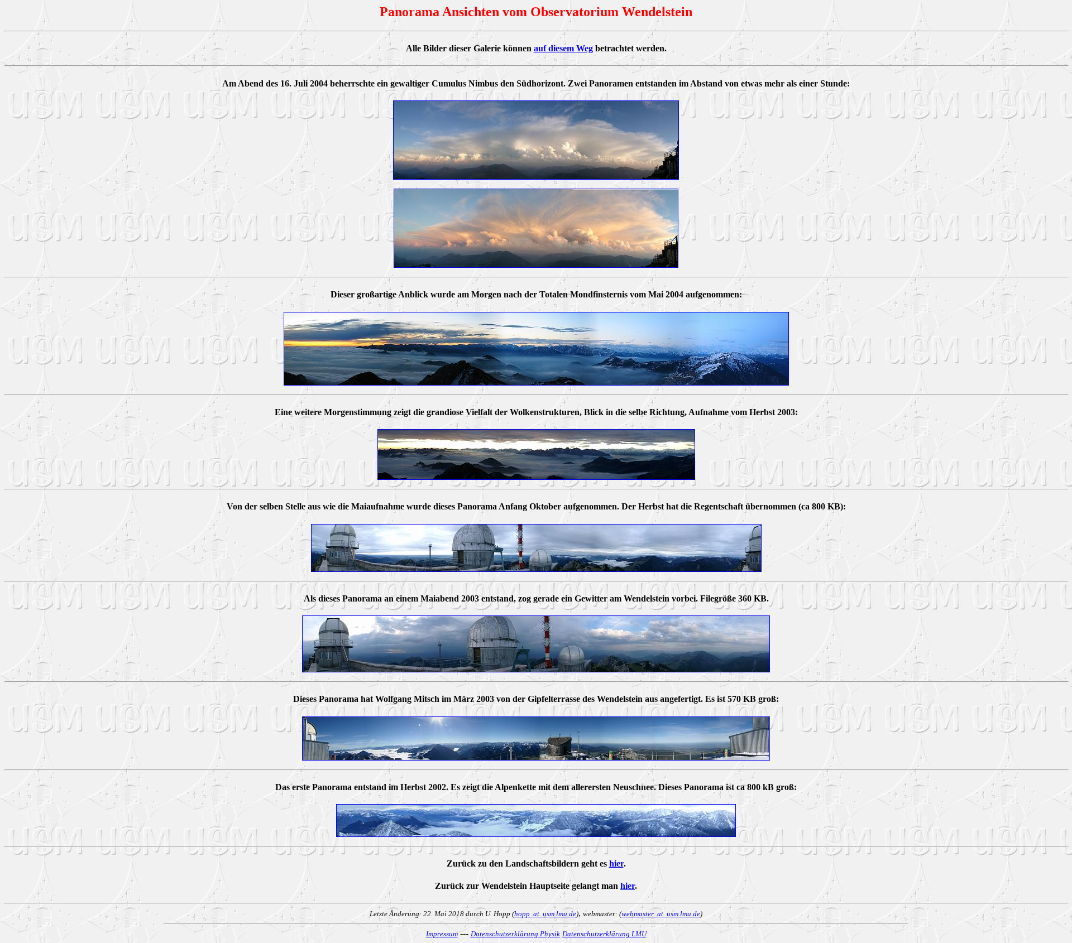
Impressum (442, 934)
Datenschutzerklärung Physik (515, 934)
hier (616, 863)
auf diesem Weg (563, 48)
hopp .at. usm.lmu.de (545, 914)
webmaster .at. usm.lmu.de (660, 914)
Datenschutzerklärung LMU (604, 934)
